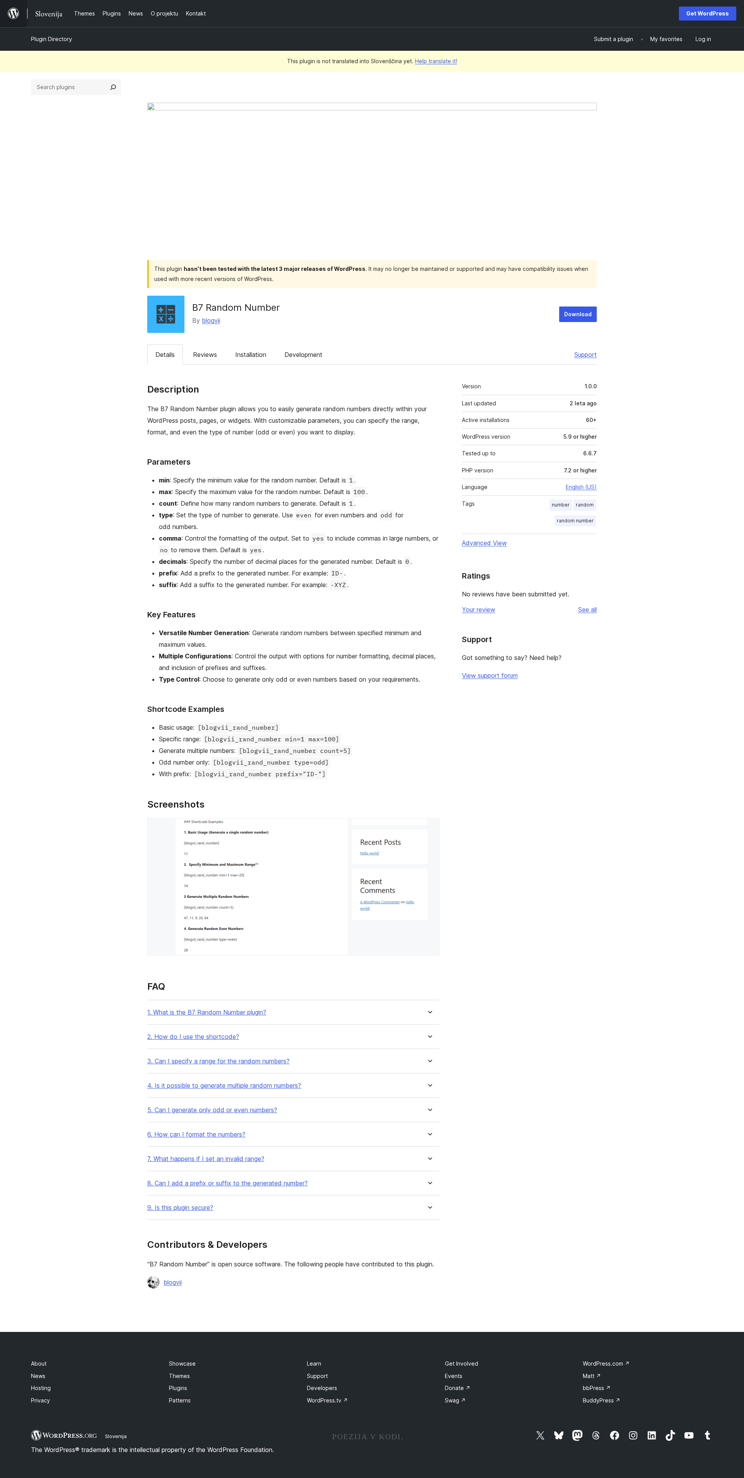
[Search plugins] (113, 87)
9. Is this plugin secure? (180, 1207)
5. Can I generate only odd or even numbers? (212, 1110)
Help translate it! (436, 61)
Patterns (180, 1400)
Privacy (40, 1400)
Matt (592, 1376)
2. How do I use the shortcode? (193, 1036)
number (561, 505)
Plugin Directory (51, 39)
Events (453, 1376)
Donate (457, 1388)
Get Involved (461, 1363)
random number (575, 521)
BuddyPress (601, 1400)
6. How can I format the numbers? (196, 1134)
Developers (322, 1388)
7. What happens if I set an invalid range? (205, 1159)
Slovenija (116, 1436)
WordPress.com (606, 1363)
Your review (478, 609)
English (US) (581, 487)
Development (303, 354)
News (38, 1376)
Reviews (205, 354)
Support (585, 354)
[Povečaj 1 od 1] (429, 828)
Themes (179, 1376)
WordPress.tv (327, 1400)
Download (578, 314)
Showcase (182, 1363)
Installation (250, 354)
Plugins (178, 1388)
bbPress (597, 1388)
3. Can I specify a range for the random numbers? (218, 1061)
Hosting (41, 1388)
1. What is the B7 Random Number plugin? (206, 1012)
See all (587, 609)
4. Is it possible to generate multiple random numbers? (224, 1085)
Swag (455, 1400)
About (38, 1363)
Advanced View (484, 543)
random (585, 505)
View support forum (490, 675)
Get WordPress (707, 13)
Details (165, 354)
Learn (314, 1363)
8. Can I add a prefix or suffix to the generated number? (227, 1183)
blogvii (211, 320)
